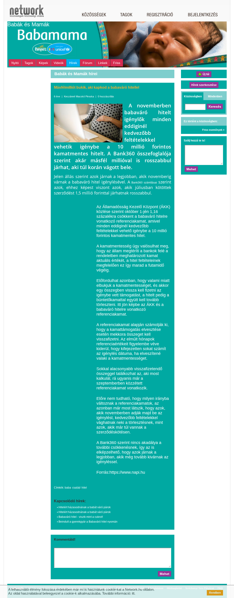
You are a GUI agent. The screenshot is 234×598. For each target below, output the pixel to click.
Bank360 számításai (144, 182)
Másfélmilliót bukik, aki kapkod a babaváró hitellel (96, 87)
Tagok (28, 63)
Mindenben (215, 96)
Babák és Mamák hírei (75, 74)
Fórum (87, 63)
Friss (116, 63)
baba (68, 487)
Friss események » (213, 129)
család (76, 487)
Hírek (73, 63)
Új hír (206, 74)
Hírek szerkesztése (204, 85)
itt (133, 593)
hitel (84, 487)
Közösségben (193, 96)
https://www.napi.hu (127, 472)
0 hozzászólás (106, 96)
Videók (59, 63)
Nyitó (15, 63)
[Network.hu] (27, 13)
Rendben (215, 592)
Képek (43, 63)
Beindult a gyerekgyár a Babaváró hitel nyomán (87, 521)
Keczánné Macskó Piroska (79, 96)
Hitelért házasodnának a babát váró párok (84, 507)
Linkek (102, 63)
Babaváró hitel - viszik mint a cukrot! (80, 516)
